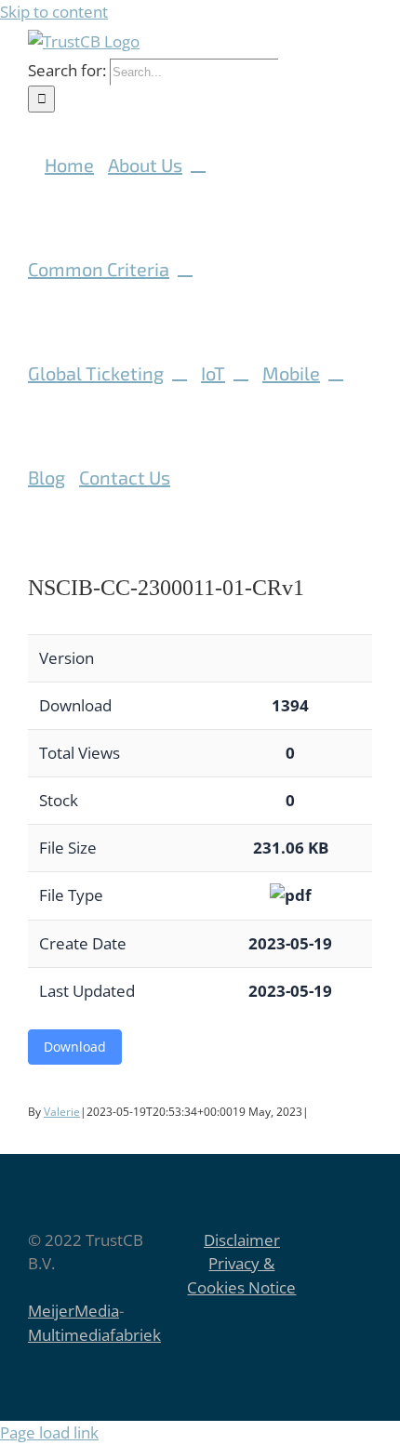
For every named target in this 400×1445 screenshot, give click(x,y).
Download (75, 1046)
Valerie (62, 1112)
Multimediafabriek (94, 1335)
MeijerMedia (73, 1310)
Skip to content (54, 11)
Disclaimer (242, 1240)
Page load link (49, 1432)
